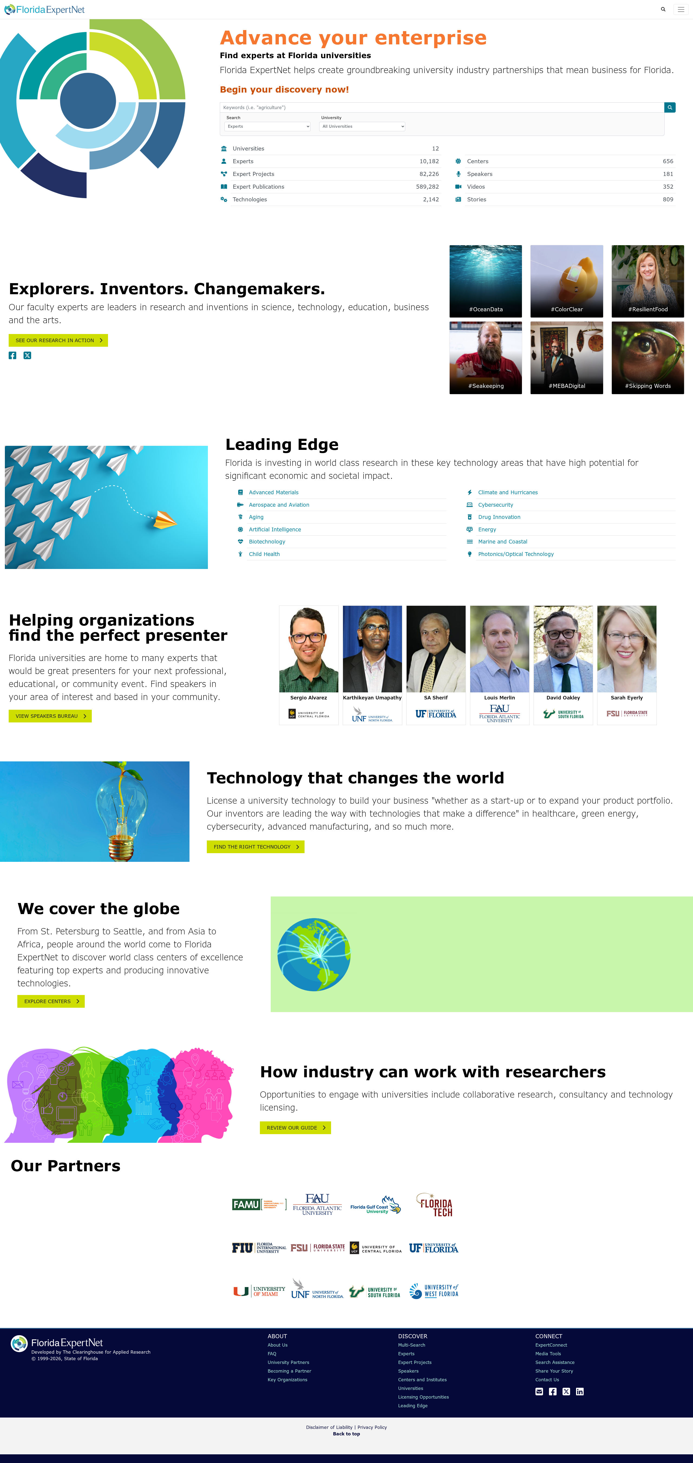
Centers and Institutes (422, 1380)
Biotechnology (267, 541)
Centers (570, 161)
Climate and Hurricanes (508, 492)
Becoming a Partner (289, 1371)
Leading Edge (413, 1406)
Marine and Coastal (502, 541)
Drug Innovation (499, 517)
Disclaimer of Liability (329, 1427)
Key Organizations (287, 1380)
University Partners (288, 1362)
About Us (277, 1345)
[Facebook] (555, 1393)
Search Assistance (555, 1362)
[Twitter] (568, 1393)
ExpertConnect (551, 1345)
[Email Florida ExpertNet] (541, 1393)
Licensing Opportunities (423, 1397)
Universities (336, 148)
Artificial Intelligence (275, 529)
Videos (570, 186)
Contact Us (547, 1380)
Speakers (570, 174)
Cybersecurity (495, 504)
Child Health (264, 554)
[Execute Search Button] (670, 107)
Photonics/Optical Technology (516, 554)
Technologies (336, 199)
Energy (487, 529)
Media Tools (548, 1354)
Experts (336, 161)
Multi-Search (411, 1345)
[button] (309, 665)
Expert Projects (336, 174)
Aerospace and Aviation (279, 504)
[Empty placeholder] (467, 148)
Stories (570, 199)
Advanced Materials (274, 492)
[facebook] (15, 355)
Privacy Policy (372, 1427)
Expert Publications (336, 186)
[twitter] (29, 355)
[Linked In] (582, 1393)
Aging (256, 517)
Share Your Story (554, 1371)
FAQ (272, 1354)
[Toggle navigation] (681, 9)
